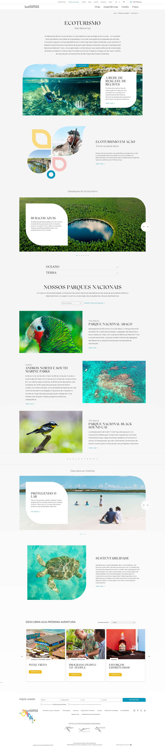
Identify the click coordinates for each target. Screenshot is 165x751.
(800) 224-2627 (49, 745)
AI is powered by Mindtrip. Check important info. (84, 743)
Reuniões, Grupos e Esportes (51, 710)
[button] (117, 2)
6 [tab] (88, 255)
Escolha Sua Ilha (103, 622)
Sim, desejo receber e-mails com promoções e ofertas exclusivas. (85, 704)
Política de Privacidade (59, 704)
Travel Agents (66, 710)
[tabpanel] (82, 224)
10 (94, 459)
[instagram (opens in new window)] (134, 711)
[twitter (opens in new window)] (141, 711)
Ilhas (97, 6)
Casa (115, 13)
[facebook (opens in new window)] (137, 711)
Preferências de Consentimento (91, 714)
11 (97, 459)
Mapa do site (75, 714)
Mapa (110, 2)
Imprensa (75, 710)
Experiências (111, 6)
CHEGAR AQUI (62, 2)
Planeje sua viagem (73, 2)
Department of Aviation (88, 711)
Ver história (34, 511)
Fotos (135, 6)
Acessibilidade (124, 710)
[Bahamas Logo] (32, 6)
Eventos (96, 2)
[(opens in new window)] (50, 332)
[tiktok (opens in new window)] (145, 711)
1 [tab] (76, 255)
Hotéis (125, 6)
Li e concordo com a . (54, 704)
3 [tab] (81, 255)
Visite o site (92, 348)
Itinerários (103, 2)
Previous (22, 656)
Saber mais (109, 103)
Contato (99, 710)
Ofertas (84, 2)
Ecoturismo (134, 13)
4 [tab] (83, 255)
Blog (90, 2)
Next (149, 656)
